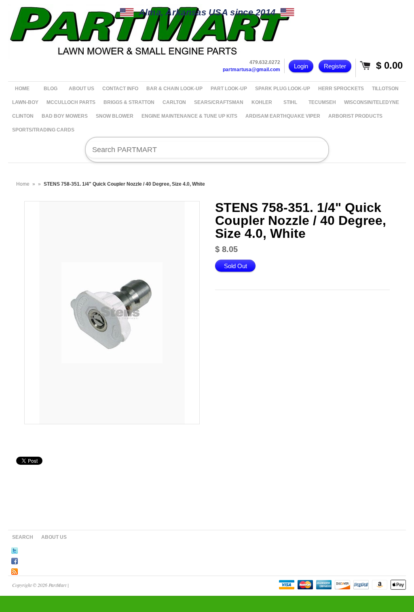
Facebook (14, 560)
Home (23, 184)
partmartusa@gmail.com (251, 69)
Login (301, 66)
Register (335, 66)
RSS (14, 570)
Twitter (14, 549)
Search (22, 537)
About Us (54, 537)
